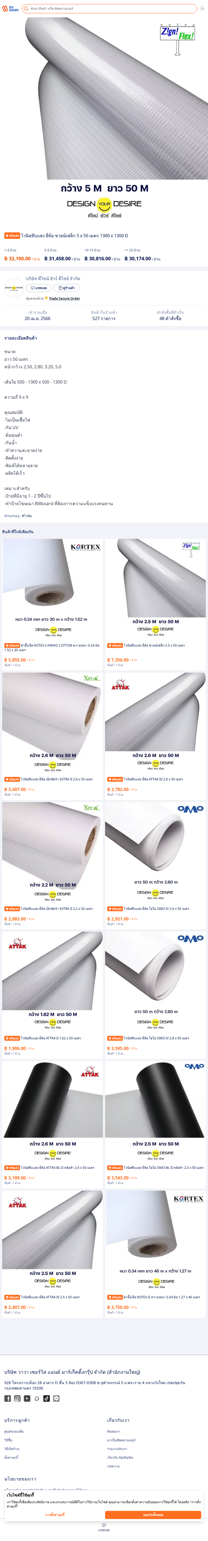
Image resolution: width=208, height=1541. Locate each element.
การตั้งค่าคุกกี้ (54, 1514)
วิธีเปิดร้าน (11, 1449)
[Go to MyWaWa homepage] (10, 8)
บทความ (113, 1466)
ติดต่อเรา (113, 1431)
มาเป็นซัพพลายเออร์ (121, 1440)
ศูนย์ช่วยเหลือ (14, 1431)
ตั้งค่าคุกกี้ (11, 1457)
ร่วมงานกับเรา (117, 1449)
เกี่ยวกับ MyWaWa (120, 1457)
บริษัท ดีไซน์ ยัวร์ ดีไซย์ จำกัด (53, 278)
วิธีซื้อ (8, 1440)
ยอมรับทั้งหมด (153, 1514)
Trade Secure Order (64, 298)
